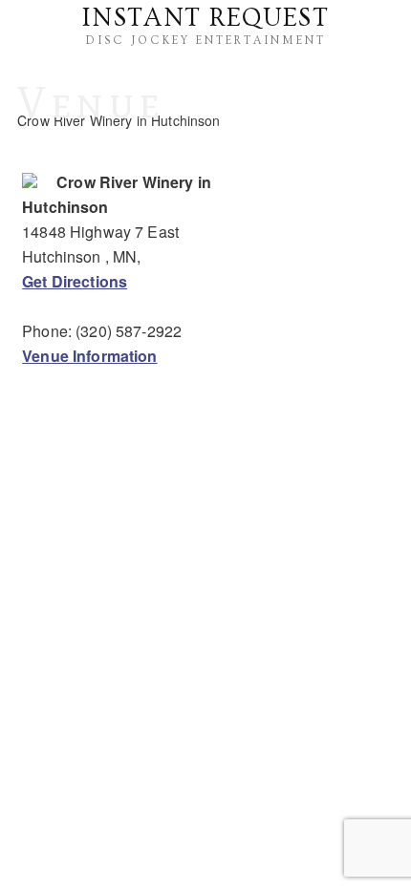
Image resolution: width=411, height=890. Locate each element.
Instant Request (205, 18)
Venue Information (89, 356)
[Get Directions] (29, 182)
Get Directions (74, 281)
